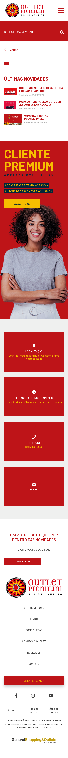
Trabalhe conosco (33, 710)
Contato (13, 710)
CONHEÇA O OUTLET (34, 641)
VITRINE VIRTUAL (34, 607)
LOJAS (34, 618)
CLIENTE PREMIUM (33, 680)
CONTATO (33, 663)
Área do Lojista (54, 710)
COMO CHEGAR (34, 630)
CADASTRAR (22, 561)
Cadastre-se (21, 203)
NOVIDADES (34, 652)
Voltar (14, 50)
